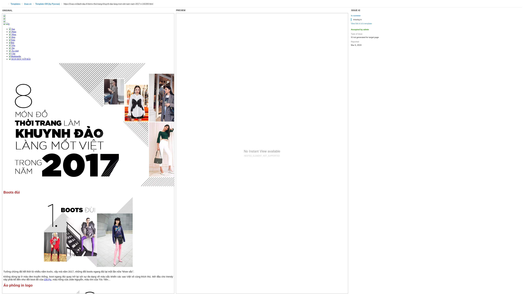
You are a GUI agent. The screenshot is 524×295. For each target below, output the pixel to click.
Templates (15, 4)
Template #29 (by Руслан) (47, 4)
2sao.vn (28, 4)
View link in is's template (361, 23)
